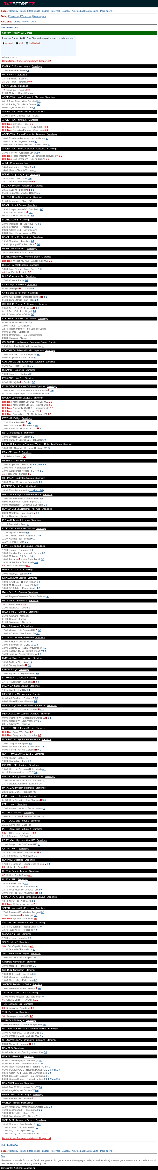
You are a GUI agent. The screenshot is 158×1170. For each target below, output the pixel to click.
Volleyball (55, 11)
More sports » (107, 11)
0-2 (60, 156)
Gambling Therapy (32, 1163)
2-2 (39, 101)
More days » (39, 16)
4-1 (32, 241)
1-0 (29, 178)
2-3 (43, 553)
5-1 (48, 1066)
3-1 (45, 297)
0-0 (30, 81)
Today (4, 16)
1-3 (36, 425)
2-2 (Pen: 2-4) (53, 1079)
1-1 (38, 104)
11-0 (36, 644)
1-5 (48, 448)
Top (3, 1156)
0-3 (32, 467)
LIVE (16, 21)
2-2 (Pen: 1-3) (53, 1070)
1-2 (41, 471)
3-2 (31, 366)
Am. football (78, 11)
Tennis (23, 11)
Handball (45, 11)
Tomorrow (26, 16)
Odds (33, 21)
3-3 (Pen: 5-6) (40, 464)
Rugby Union (91, 11)
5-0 (27, 532)
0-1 (26, 78)
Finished (25, 21)
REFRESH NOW (9, 27)
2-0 (38, 152)
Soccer (4, 11)
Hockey (14, 11)
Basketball (33, 11)
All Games (6, 21)
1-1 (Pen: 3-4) (36, 490)
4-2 (33, 167)
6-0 (44, 440)
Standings (37, 66)
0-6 (44, 651)
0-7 (39, 721)
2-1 (32, 215)
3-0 (50, 261)
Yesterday (14, 16)
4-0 (50, 405)
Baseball (66, 11)
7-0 (40, 926)
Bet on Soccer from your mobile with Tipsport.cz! (26, 61)
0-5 (39, 735)
